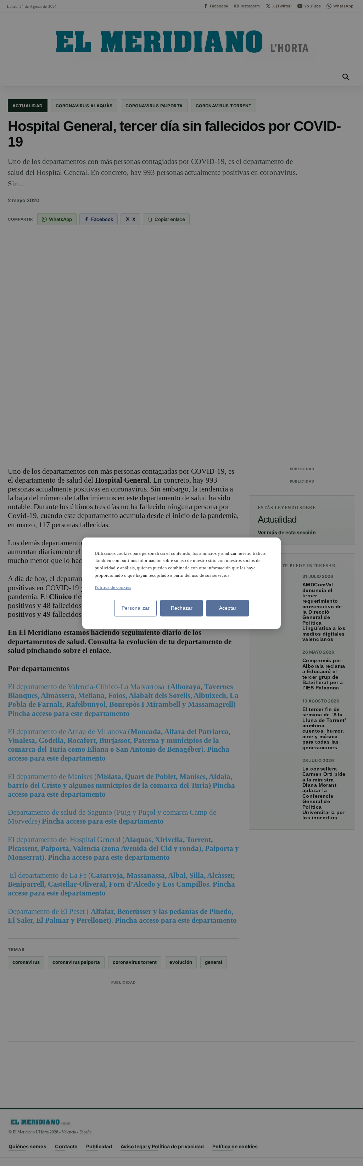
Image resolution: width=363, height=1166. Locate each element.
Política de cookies (113, 587)
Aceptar (227, 608)
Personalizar (136, 608)
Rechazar (181, 608)
